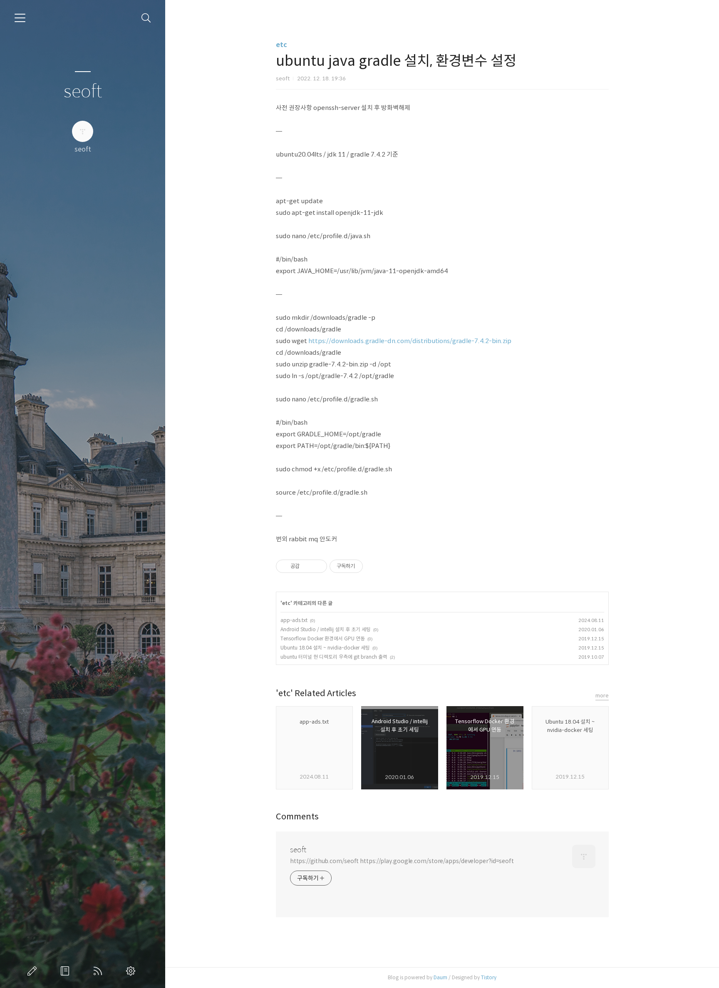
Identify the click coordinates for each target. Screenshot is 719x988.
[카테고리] (20, 17)
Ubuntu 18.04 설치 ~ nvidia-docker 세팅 (325, 648)
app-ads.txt (293, 620)
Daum (440, 977)
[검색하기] (146, 18)
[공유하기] (307, 566)
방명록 (67, 971)
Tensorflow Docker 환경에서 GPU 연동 (322, 638)
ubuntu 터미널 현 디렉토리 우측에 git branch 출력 (333, 657)
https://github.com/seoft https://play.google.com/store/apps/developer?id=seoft (402, 861)
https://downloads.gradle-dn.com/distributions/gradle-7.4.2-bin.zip (409, 341)
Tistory (488, 977)
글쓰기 (34, 971)
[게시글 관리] (317, 566)
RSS (99, 971)
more (602, 695)
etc (281, 44)
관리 (132, 971)
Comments (297, 816)
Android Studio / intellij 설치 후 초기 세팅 (325, 629)
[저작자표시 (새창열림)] (366, 566)
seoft (83, 92)
